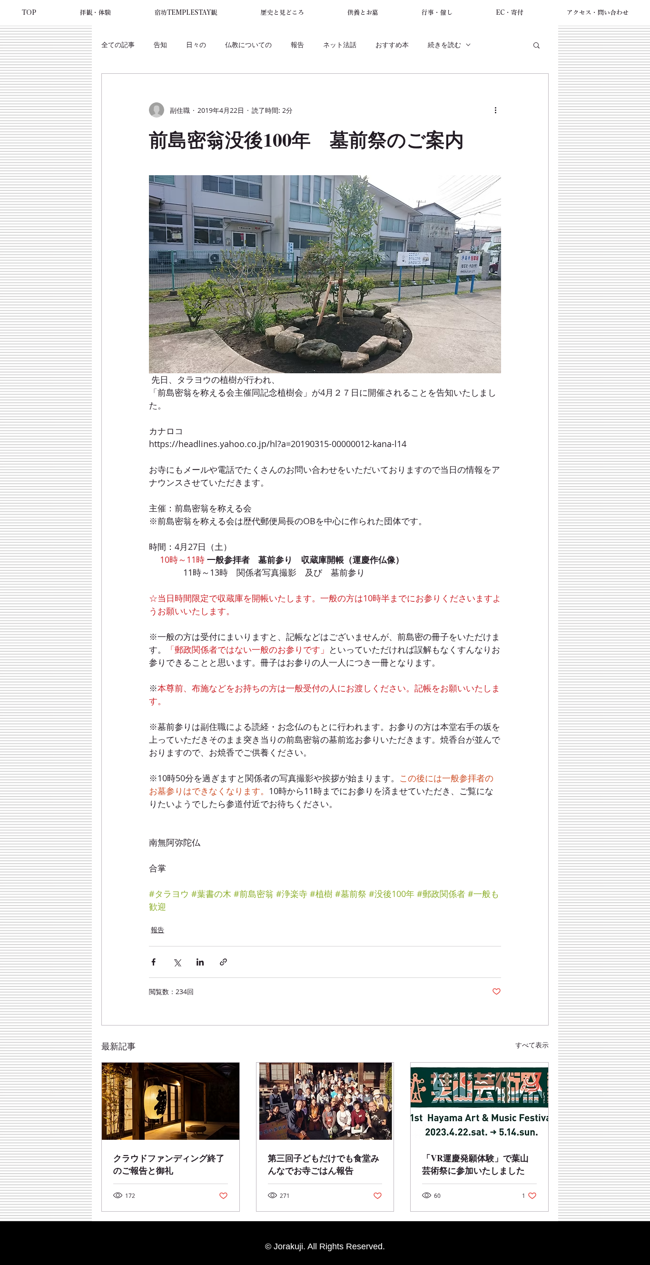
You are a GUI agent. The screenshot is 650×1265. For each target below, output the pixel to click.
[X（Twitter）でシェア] (176, 961)
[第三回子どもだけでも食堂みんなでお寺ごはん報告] (325, 1101)
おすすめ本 (392, 44)
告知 (160, 44)
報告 (297, 44)
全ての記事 (118, 44)
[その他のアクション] (495, 110)
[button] (95, 13)
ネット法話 (339, 44)
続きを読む (444, 44)
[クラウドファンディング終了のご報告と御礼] (170, 1101)
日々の (196, 44)
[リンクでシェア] (223, 961)
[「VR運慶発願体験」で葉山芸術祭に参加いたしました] (479, 1101)
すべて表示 (532, 1044)
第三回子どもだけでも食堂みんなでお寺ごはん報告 (323, 1164)
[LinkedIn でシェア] (200, 961)
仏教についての (248, 44)
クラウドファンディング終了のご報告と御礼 (169, 1164)
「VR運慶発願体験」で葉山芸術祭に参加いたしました (475, 1164)
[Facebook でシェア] (153, 961)
